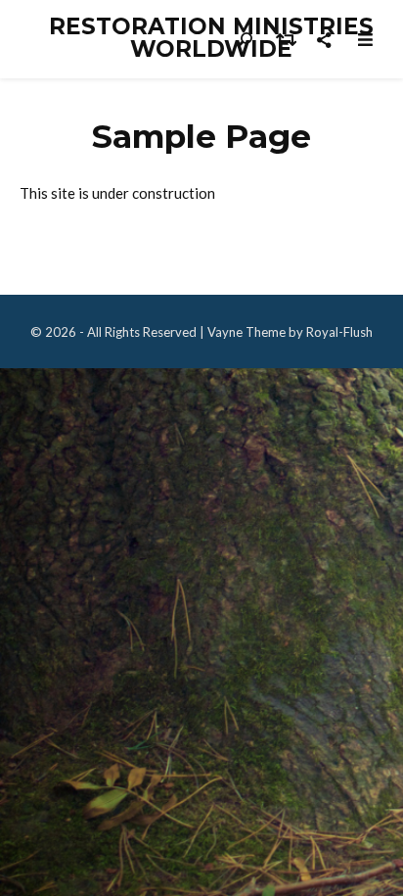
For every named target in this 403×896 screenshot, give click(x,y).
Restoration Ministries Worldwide (211, 38)
